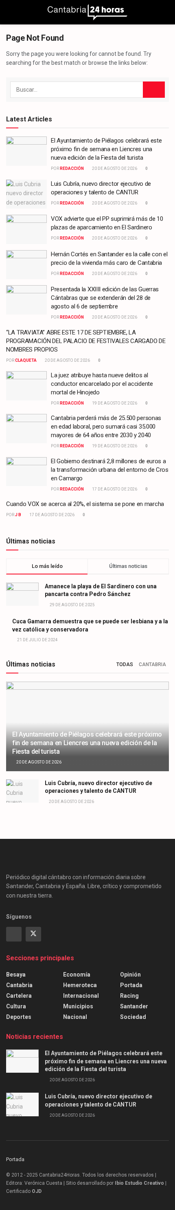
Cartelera (19, 995)
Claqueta (26, 360)
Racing (129, 995)
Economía (76, 974)
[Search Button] (165, 12)
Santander (134, 1006)
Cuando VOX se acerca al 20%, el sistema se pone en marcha (85, 504)
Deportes (18, 1017)
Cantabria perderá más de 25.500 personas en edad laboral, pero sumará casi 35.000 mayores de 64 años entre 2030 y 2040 (106, 426)
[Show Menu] (9, 12)
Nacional (75, 1017)
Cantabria (152, 664)
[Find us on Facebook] (14, 934)
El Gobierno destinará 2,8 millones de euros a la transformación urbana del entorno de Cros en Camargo (109, 470)
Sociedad (133, 1017)
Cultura (16, 1006)
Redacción (72, 168)
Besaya (16, 974)
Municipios (78, 1006)
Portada (131, 985)
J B (18, 515)
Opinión (130, 974)
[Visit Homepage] (87, 12)
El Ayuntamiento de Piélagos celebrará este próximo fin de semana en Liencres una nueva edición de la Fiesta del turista (106, 149)
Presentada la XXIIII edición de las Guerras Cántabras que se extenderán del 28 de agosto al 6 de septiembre (105, 298)
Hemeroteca (80, 985)
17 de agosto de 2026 (114, 489)
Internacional (81, 995)
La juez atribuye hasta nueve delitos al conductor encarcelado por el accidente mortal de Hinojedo (102, 384)
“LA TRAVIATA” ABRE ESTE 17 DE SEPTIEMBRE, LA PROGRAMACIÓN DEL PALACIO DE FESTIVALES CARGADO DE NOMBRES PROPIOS (85, 341)
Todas (124, 664)
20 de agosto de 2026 (114, 168)
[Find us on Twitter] (33, 934)
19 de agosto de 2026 (114, 403)
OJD (37, 1191)
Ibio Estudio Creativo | (140, 1183)
